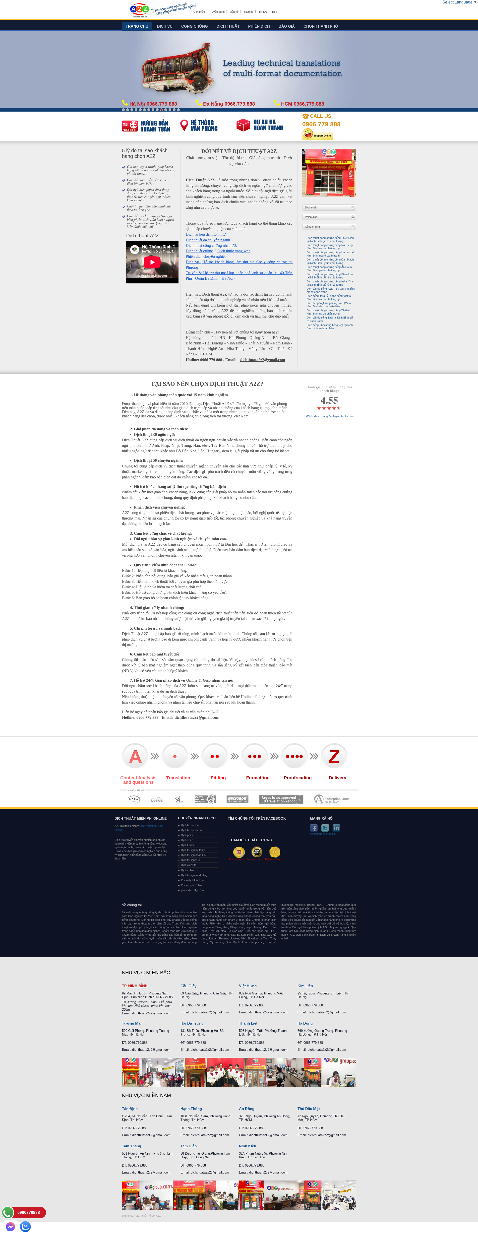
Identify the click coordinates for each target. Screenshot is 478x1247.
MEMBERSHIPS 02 (158, 799)
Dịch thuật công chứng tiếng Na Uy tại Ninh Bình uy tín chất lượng (330, 247)
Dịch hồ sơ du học (192, 830)
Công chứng (194, 26)
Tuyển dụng (217, 11)
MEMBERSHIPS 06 (281, 799)
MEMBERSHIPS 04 (205, 799)
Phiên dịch (259, 26)
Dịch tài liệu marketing (194, 875)
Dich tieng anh (139, 10)
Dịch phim (187, 835)
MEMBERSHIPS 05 (237, 799)
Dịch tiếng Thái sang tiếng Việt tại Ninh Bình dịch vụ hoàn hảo (330, 327)
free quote (147, 125)
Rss (274, 11)
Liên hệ (234, 11)
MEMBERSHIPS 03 (179, 799)
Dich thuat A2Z (131, 1215)
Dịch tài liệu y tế (190, 859)
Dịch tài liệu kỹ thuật (193, 850)
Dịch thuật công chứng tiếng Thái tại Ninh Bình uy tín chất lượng (328, 312)
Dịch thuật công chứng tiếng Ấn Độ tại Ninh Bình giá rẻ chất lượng (329, 268)
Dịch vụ (165, 26)
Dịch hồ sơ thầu (190, 825)
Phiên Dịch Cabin (191, 885)
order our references (208, 126)
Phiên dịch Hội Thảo (193, 880)
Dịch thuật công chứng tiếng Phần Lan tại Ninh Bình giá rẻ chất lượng (330, 276)
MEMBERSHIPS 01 (134, 799)
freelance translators (266, 126)
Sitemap (248, 11)
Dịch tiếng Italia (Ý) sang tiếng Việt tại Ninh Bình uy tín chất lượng (329, 297)
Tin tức (263, 11)
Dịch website (188, 864)
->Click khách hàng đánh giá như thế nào (329, 416)
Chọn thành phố (320, 26)
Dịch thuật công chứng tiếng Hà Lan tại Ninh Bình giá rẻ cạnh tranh (330, 254)
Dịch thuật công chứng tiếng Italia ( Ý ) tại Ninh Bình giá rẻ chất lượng (330, 283)
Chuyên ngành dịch (197, 818)
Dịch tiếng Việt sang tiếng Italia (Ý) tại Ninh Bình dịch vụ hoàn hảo (329, 305)
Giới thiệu (199, 11)
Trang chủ (137, 26)
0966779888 (28, 1212)
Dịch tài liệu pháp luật (193, 854)
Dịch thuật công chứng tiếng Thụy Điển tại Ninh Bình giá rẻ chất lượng (330, 239)
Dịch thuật (228, 26)
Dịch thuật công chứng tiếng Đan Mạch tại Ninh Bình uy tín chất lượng (330, 261)
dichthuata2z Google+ (323, 834)
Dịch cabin (187, 870)
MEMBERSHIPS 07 (332, 799)
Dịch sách (187, 840)
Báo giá (287, 26)
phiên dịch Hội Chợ (192, 890)
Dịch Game (188, 845)
